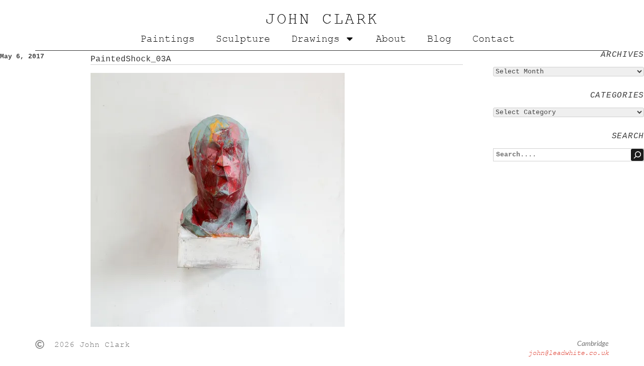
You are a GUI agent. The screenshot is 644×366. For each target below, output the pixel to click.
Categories (617, 96)
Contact (493, 38)
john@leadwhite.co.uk (568, 352)
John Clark (322, 19)
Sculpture (243, 38)
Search (628, 136)
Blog (439, 38)
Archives (622, 55)
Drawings (315, 38)
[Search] (637, 155)
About (391, 38)
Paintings (167, 38)
